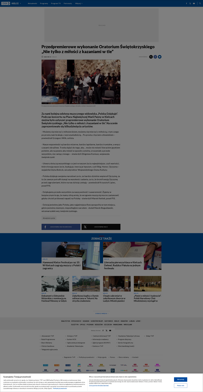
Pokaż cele (180, 385)
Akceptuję (180, 379)
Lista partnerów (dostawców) (98, 385)
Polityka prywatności (60, 388)
